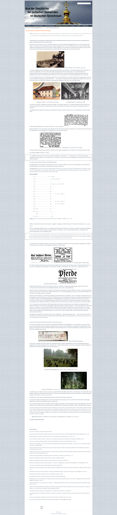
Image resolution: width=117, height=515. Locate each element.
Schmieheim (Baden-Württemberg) (38, 30)
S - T (43, 27)
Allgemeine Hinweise (38, 25)
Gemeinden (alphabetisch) (62, 25)
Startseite (28, 25)
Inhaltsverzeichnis (49, 25)
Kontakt (79, 25)
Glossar (73, 25)
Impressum (85, 25)
